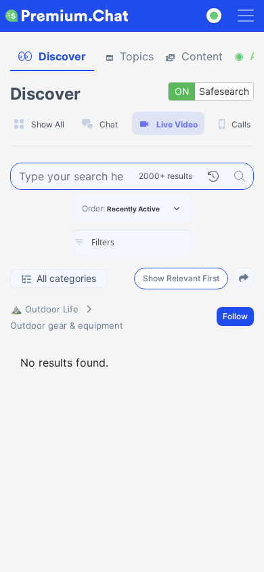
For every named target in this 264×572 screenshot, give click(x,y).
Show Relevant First (181, 278)
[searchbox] (152, 242)
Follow (235, 316)
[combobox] (132, 243)
